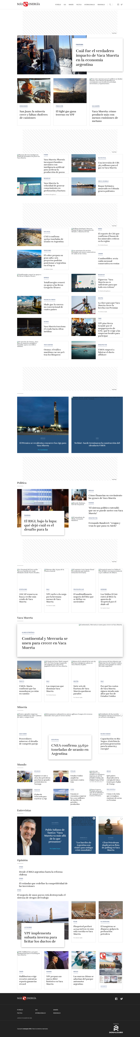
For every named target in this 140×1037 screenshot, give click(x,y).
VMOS (97, 438)
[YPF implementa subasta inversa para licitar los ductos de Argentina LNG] (43, 920)
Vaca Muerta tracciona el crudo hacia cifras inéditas (54, 329)
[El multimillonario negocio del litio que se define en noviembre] (84, 578)
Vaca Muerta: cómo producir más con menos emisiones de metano (105, 116)
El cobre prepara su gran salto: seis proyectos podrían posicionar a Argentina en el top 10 (55, 260)
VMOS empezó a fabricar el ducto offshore (106, 352)
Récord (75, 921)
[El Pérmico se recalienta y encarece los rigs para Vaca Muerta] (43, 416)
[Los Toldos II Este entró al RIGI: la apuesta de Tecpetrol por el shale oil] (111, 578)
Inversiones (104, 589)
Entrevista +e (83, 837)
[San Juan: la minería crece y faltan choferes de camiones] (33, 90)
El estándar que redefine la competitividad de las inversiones (43, 885)
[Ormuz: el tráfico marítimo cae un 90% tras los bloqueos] (29, 350)
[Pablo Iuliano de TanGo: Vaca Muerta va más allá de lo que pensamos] (29, 836)
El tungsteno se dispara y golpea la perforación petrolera (109, 930)
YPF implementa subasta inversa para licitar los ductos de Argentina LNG (40, 939)
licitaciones (28, 927)
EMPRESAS (46, 277)
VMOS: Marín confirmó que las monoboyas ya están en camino (29, 690)
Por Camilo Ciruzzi (105, 608)
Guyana (72, 789)
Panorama (79, 44)
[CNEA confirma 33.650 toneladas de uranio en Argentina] (29, 237)
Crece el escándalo (103, 181)
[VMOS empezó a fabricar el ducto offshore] (83, 350)
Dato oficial (47, 231)
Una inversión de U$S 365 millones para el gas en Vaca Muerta (108, 165)
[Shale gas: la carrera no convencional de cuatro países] (29, 305)
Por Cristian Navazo (103, 245)
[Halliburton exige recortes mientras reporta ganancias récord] (29, 960)
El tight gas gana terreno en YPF (66, 113)
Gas (65, 4)
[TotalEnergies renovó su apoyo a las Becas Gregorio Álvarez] (29, 283)
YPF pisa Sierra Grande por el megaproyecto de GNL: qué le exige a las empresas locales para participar (109, 329)
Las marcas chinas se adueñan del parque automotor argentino (83, 980)
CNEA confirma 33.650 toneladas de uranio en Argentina (54, 239)
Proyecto (21, 681)
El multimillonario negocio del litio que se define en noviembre (83, 598)
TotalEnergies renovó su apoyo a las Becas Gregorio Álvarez (54, 285)
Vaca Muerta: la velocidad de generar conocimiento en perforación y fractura (54, 187)
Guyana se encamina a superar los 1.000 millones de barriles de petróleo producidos (78, 799)
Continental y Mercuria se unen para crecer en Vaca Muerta (45, 643)
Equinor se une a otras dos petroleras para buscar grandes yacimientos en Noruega (42, 780)
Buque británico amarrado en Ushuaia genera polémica (108, 188)
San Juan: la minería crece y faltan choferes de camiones (34, 114)
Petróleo (58, 4)
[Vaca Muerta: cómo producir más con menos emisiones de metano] (106, 90)
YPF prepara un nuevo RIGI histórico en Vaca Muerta (54, 980)
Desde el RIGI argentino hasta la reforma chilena (40, 873)
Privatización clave (78, 589)
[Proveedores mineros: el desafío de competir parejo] (29, 722)
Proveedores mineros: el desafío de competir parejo (28, 741)
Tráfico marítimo (48, 345)
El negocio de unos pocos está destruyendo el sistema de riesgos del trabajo (41, 896)
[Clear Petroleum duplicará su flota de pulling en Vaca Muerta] (111, 826)
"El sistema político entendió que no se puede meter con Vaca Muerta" (106, 510)
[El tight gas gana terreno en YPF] (70, 90)
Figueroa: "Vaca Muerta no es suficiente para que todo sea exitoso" (107, 283)
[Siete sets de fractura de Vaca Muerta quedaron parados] (84, 670)
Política (79, 4)
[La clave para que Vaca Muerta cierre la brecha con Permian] (83, 305)
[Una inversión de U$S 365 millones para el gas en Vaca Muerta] (83, 163)
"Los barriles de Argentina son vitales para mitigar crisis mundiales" (83, 846)
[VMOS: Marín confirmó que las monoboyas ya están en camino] (29, 670)
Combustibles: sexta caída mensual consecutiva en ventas (108, 261)
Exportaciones (23, 589)
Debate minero (23, 734)
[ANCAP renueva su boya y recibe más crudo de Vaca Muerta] (29, 578)
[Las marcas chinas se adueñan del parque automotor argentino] (84, 960)
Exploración (37, 771)
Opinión (21, 867)
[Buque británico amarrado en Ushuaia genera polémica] (83, 186)
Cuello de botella (111, 789)
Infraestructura (102, 345)
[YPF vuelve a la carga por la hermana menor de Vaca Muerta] (56, 578)
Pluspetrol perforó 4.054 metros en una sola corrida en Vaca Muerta (83, 930)
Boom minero (24, 106)
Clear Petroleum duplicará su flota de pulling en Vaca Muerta (111, 846)
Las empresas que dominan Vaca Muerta (55, 688)
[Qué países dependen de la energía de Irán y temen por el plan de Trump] (97, 776)
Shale (47, 589)
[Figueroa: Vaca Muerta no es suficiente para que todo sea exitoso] (83, 283)
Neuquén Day (47, 178)
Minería (71, 4)
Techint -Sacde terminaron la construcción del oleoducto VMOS (97, 444)
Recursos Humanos (105, 734)
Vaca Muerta (96, 106)
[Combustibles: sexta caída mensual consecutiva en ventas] (83, 259)
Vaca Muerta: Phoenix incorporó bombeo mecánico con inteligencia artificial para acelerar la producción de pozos (54, 165)
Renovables (101, 4)
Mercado (43, 438)
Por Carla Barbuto (43, 450)
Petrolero (73, 771)
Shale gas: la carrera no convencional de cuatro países (53, 307)
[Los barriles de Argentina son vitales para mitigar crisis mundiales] (83, 826)
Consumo (100, 253)
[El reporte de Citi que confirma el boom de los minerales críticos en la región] (83, 237)
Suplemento (104, 986)
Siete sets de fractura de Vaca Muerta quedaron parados (82, 690)
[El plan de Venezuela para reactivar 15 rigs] (24, 794)
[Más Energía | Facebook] (118, 5)
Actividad (110, 837)
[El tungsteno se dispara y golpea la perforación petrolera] (111, 910)
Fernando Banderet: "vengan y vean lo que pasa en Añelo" (104, 524)
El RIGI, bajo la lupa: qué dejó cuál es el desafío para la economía (40, 527)
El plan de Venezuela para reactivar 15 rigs (40, 796)
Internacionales (89, 4)
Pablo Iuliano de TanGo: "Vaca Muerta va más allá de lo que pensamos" (55, 835)
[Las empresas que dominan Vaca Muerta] (56, 670)
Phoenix (46, 154)
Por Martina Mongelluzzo (50, 194)
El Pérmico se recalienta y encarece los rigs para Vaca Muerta (43, 444)
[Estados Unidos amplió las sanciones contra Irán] (61, 776)
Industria (100, 298)
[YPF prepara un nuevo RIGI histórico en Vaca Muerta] (56, 960)
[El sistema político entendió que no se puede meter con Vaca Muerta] (79, 508)
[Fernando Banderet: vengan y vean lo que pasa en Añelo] (79, 522)
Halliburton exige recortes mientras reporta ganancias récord (28, 980)
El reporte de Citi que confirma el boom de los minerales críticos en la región (108, 237)
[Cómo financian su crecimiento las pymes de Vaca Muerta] (79, 494)
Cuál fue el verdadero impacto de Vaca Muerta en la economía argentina (97, 57)
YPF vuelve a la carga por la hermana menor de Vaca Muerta (56, 598)
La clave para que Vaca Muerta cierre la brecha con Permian (109, 305)
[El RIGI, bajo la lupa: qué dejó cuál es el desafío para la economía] (43, 508)
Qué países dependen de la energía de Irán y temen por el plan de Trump (114, 780)
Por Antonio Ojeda (48, 269)
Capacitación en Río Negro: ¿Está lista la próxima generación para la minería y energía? (110, 743)
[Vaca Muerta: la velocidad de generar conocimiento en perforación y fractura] (29, 186)
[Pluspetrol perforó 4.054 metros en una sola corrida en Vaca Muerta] (84, 910)
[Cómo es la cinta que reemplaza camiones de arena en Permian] (97, 794)
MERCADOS (91, 490)
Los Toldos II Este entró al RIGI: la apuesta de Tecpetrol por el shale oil (109, 599)
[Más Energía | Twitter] (121, 5)
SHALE (47, 681)
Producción (59, 106)
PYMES (99, 318)
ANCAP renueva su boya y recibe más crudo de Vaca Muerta (28, 598)
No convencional (105, 921)
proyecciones (47, 250)
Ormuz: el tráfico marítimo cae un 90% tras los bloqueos (54, 352)
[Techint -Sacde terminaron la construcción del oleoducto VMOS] (97, 416)
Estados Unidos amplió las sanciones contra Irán (77, 779)
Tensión (21, 971)
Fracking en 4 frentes (49, 299)
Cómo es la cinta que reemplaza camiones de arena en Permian (114, 797)
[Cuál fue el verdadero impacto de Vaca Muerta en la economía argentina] (70, 54)
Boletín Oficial (102, 158)
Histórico (46, 321)
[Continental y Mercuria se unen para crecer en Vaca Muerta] (101, 640)
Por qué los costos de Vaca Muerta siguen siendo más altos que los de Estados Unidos (110, 691)
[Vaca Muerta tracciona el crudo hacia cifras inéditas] (29, 327)
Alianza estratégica (28, 632)
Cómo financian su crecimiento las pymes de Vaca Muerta (105, 497)
